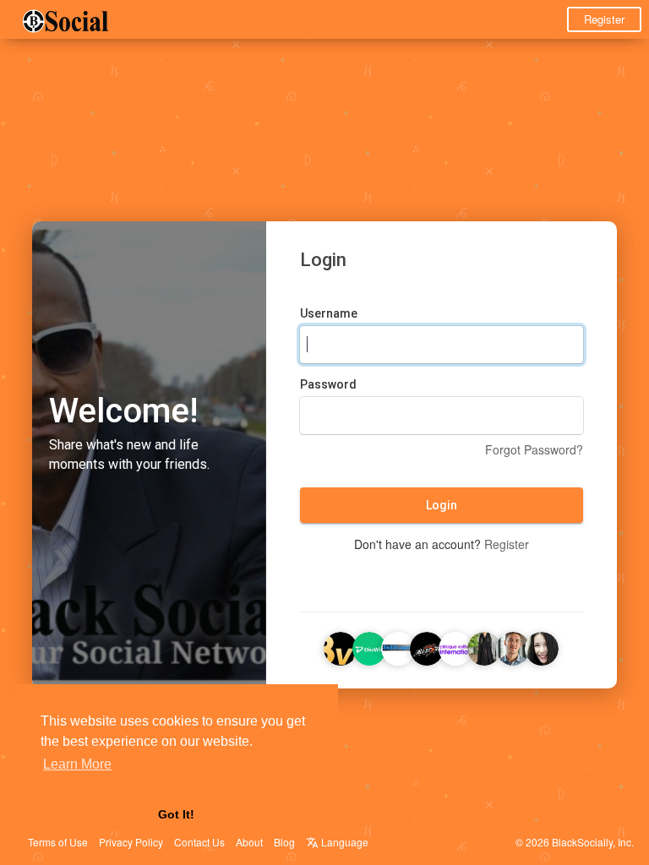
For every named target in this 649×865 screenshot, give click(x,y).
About (249, 842)
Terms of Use (58, 842)
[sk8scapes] (398, 646)
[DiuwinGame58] (369, 646)
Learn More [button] (77, 764)
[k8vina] (340, 646)
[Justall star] (427, 646)
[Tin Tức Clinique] (455, 646)
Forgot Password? (534, 449)
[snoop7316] (484, 646)
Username (328, 313)
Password (328, 384)
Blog (284, 842)
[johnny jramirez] (513, 646)
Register (604, 19)
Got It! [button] (176, 814)
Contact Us (199, 842)
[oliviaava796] (542, 646)
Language (343, 842)
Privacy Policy (131, 842)
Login (441, 505)
